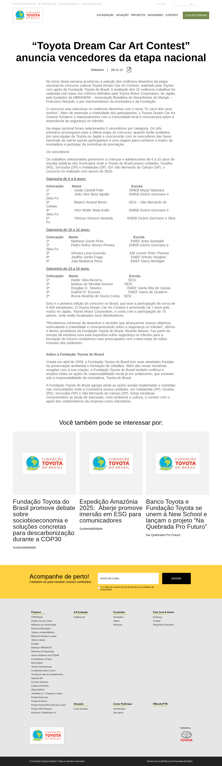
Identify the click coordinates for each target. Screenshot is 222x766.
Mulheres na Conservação (43, 625)
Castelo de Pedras (40, 686)
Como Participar (122, 703)
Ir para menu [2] (47, 4)
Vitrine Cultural (38, 640)
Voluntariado (119, 709)
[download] (128, 70)
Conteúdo (119, 612)
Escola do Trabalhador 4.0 (43, 712)
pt (158, 4)
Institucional (79, 617)
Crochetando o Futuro (41, 659)
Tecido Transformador (41, 667)
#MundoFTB (160, 703)
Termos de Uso (154, 761)
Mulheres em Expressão (42, 651)
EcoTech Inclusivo (39, 682)
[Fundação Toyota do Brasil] (28, 22)
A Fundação (105, 15)
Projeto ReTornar (39, 701)
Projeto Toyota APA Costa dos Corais (48, 705)
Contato (172, 15)
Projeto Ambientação (41, 628)
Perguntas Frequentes (163, 625)
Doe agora (118, 712)
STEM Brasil (37, 617)
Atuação (122, 15)
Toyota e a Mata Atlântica (43, 632)
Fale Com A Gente (163, 612)
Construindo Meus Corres (43, 670)
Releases (117, 625)
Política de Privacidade (173, 761)
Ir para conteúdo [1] (24, 4)
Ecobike (35, 644)
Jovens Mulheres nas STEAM (45, 655)
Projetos (138, 15)
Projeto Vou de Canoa (41, 621)
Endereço (157, 617)
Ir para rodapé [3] (69, 4)
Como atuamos (81, 709)
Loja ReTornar (196, 15)
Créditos (189, 761)
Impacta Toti (36, 678)
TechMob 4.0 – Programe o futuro (47, 693)
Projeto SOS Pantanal (41, 709)
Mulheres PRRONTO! (41, 647)
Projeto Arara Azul (39, 697)
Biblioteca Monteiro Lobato (44, 636)
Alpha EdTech (37, 690)
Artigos (116, 621)
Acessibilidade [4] (92, 4)
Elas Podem (37, 663)
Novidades (155, 15)
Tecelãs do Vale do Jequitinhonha (47, 674)
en (163, 4)
